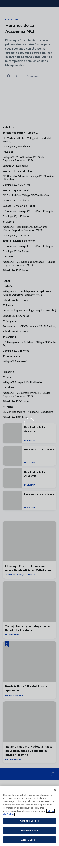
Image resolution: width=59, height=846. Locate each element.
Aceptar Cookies (29, 839)
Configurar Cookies (29, 821)
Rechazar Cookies (29, 830)
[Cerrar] (55, 790)
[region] (29, 816)
